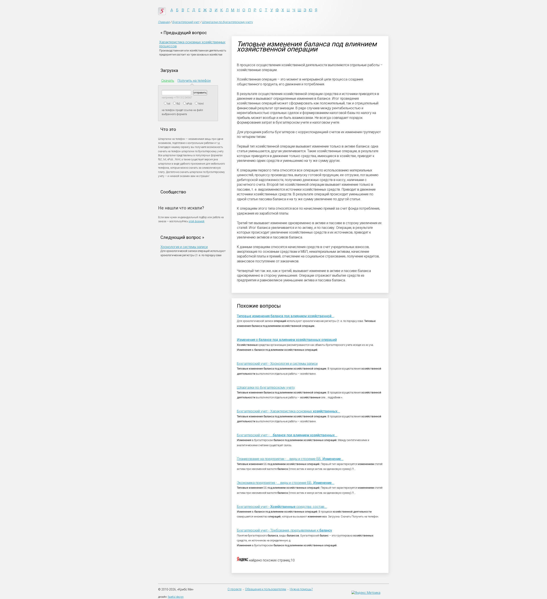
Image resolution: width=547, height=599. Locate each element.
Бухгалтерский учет (185, 22)
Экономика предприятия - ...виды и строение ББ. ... (285, 483)
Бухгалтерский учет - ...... (287, 435)
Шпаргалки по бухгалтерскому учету (227, 22)
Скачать (167, 81)
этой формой (196, 221)
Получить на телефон (194, 81)
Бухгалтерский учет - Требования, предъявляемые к (284, 530)
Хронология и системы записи (184, 247)
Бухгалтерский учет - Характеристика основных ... (288, 411)
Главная (164, 22)
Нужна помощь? (301, 589)
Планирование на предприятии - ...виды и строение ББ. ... (290, 459)
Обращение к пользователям (265, 589)
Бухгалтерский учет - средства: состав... (282, 507)
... (285, 316)
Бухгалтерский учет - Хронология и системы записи (277, 364)
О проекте (234, 589)
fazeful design (176, 596)
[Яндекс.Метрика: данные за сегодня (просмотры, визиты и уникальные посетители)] (365, 593)
